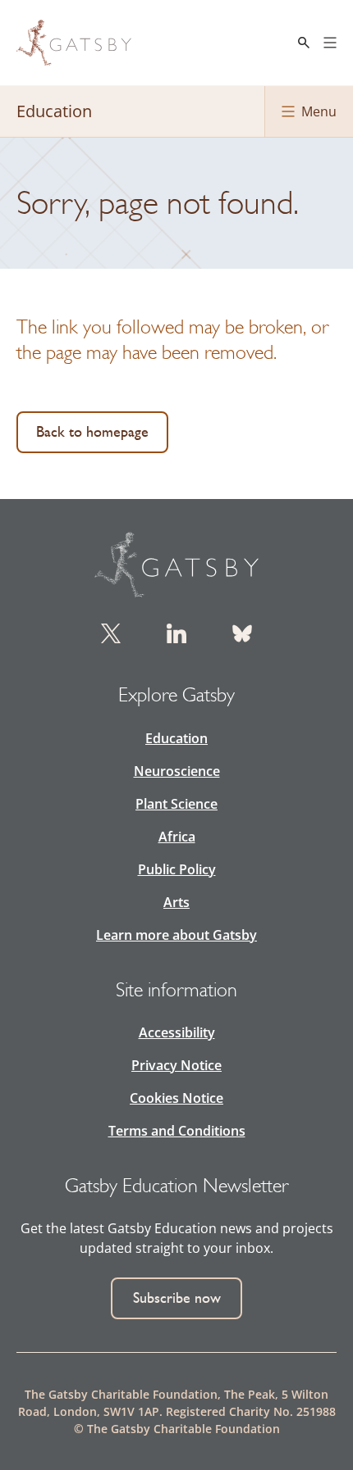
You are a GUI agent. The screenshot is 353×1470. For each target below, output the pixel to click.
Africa (176, 837)
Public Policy (177, 869)
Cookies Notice (176, 1098)
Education (176, 738)
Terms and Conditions (176, 1131)
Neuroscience (177, 771)
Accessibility (177, 1032)
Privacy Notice (176, 1065)
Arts (176, 902)
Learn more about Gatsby (176, 935)
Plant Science (176, 804)
